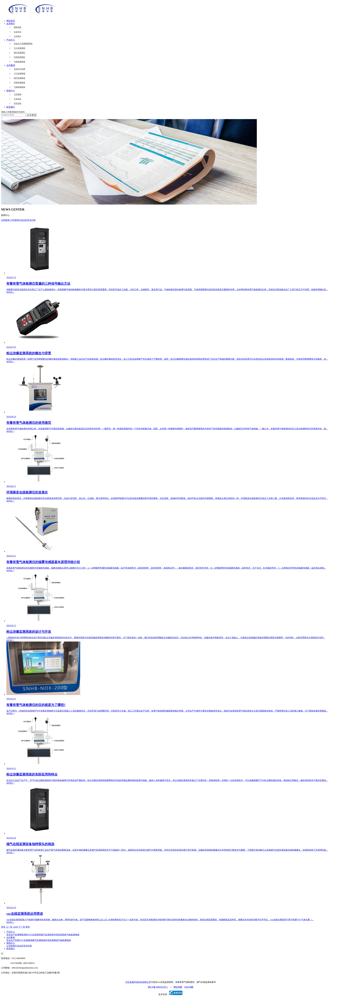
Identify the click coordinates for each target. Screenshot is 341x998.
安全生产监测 (19, 69)
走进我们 (10, 23)
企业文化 (17, 32)
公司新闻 (17, 94)
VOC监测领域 (19, 74)
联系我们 (10, 107)
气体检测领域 (19, 62)
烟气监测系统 (19, 53)
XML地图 (188, 987)
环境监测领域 (19, 83)
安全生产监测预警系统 (23, 44)
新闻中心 (10, 91)
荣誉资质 (17, 27)
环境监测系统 (19, 57)
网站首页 (10, 21)
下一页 (22, 927)
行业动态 (17, 99)
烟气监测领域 (19, 78)
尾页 (28, 927)
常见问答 (17, 103)
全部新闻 (5, 220)
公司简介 (17, 36)
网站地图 (178, 987)
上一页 (9, 927)
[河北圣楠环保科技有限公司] (30, 16)
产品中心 (10, 40)
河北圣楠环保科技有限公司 (138, 982)
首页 (3, 927)
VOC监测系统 (19, 48)
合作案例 (10, 65)
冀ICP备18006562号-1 (158, 987)
